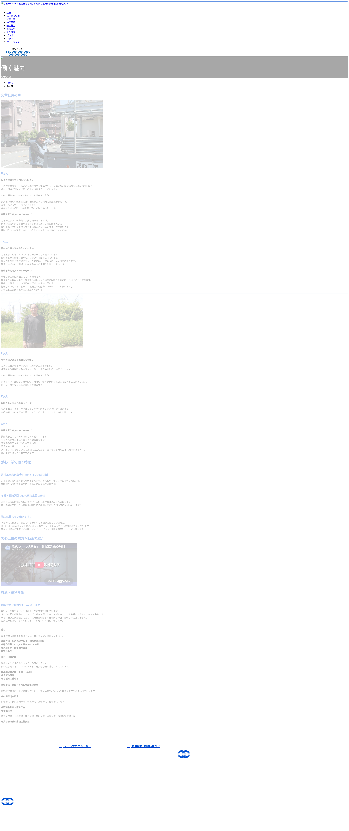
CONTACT (10, 58)
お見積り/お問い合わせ (145, 746)
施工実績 (11, 22)
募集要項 (11, 28)
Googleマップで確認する (14, 816)
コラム (10, 38)
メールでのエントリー (77, 746)
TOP (9, 12)
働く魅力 (11, 25)
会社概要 (11, 32)
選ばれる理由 (13, 15)
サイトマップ (13, 41)
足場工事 (11, 18)
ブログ (10, 35)
